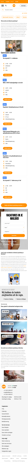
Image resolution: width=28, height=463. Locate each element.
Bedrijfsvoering (5, 421)
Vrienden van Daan (6, 435)
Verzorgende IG (16, 244)
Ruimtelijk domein (6, 416)
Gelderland (10, 267)
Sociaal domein (5, 413)
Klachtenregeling (24, 458)
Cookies (17, 458)
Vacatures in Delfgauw (20, 299)
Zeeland (5, 267)
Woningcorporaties (6, 419)
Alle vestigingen (5, 446)
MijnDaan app (5, 448)
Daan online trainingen (7, 432)
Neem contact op (6, 441)
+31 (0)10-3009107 (8, 390)
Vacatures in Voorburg (8, 299)
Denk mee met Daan (6, 443)
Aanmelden (14, 235)
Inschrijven (23, 5)
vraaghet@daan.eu (8, 392)
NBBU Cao (12, 458)
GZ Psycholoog (6, 244)
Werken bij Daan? (5, 458)
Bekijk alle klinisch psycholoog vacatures (14, 205)
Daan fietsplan (5, 427)
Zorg (3, 408)
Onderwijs (4, 411)
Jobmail (18, 17)
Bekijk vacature (7, 75)
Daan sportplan (5, 430)
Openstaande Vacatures (8, 17)
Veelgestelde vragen (6, 451)
